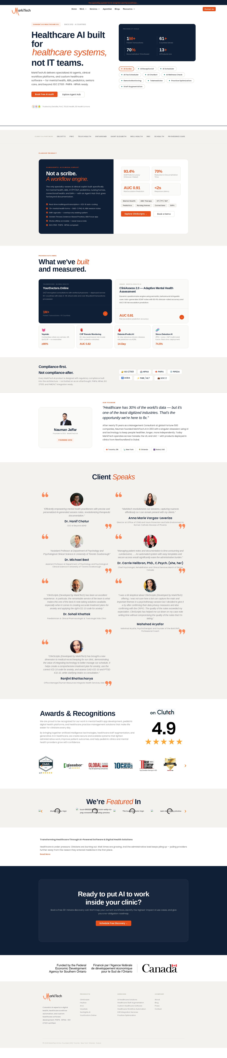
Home (74, 9)
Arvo (82, 1006)
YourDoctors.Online (88, 1015)
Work (82, 9)
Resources (128, 9)
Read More (45, 854)
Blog (157, 1002)
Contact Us (209, 9)
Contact (158, 1009)
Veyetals (83, 1009)
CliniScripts (84, 999)
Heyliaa (83, 1002)
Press (157, 1006)
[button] (41, 765)
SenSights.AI (85, 1012)
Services (93, 9)
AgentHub (107, 9)
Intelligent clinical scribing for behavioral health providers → (113, 2)
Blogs (117, 9)
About (157, 999)
